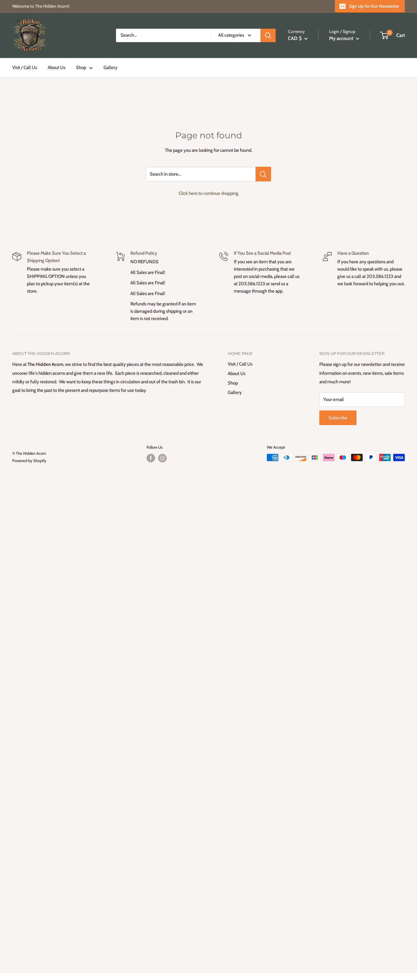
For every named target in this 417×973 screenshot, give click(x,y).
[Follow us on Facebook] (151, 458)
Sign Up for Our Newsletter (374, 6)
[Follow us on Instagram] (162, 458)
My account (341, 38)
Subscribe (337, 418)
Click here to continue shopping (208, 193)
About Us (56, 67)
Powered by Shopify (29, 460)
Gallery (110, 67)
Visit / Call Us (24, 67)
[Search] (268, 35)
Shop (81, 67)
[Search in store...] (263, 174)
